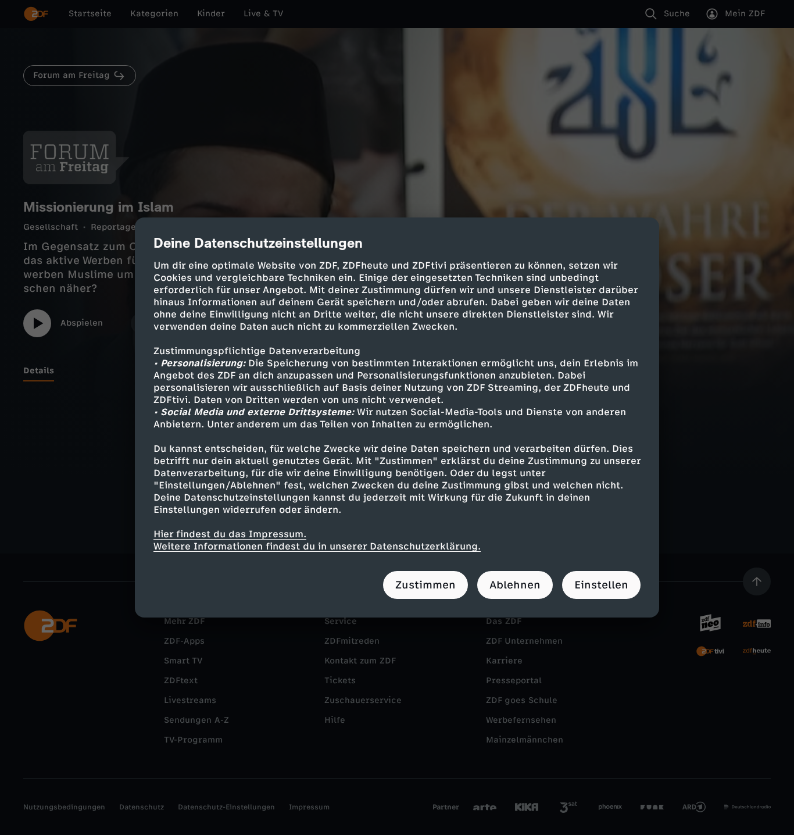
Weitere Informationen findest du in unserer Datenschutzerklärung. (317, 546)
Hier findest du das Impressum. (229, 534)
